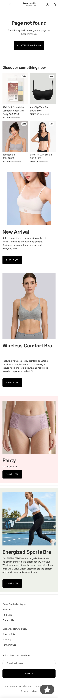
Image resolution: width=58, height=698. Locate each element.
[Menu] (3, 4)
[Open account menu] (47, 4)
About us (7, 609)
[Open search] (10, 4)
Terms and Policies (29, 691)
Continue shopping (29, 45)
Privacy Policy (9, 634)
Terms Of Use (9, 644)
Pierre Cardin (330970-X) (23, 686)
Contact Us (8, 620)
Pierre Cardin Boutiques (14, 604)
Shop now (12, 259)
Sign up (29, 673)
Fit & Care (7, 615)
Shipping (6, 639)
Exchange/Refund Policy (14, 628)
